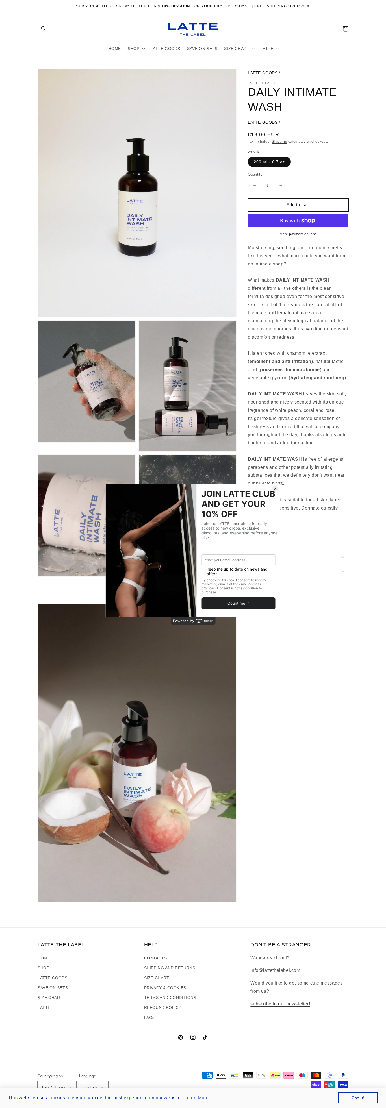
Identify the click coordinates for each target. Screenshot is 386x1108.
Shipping (279, 141)
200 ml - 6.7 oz (269, 162)
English (90, 1087)
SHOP (43, 968)
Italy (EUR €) (53, 1087)
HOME (44, 958)
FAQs (149, 1017)
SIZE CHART (50, 997)
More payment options (298, 234)
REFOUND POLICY (162, 1007)
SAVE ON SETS (53, 987)
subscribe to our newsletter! (280, 1004)
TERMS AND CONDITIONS (170, 997)
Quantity (255, 174)
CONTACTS (155, 958)
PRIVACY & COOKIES (165, 987)
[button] (44, 29)
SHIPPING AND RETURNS (169, 968)
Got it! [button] (358, 1098)
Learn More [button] (196, 1097)
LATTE (44, 1007)
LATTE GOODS (263, 73)
